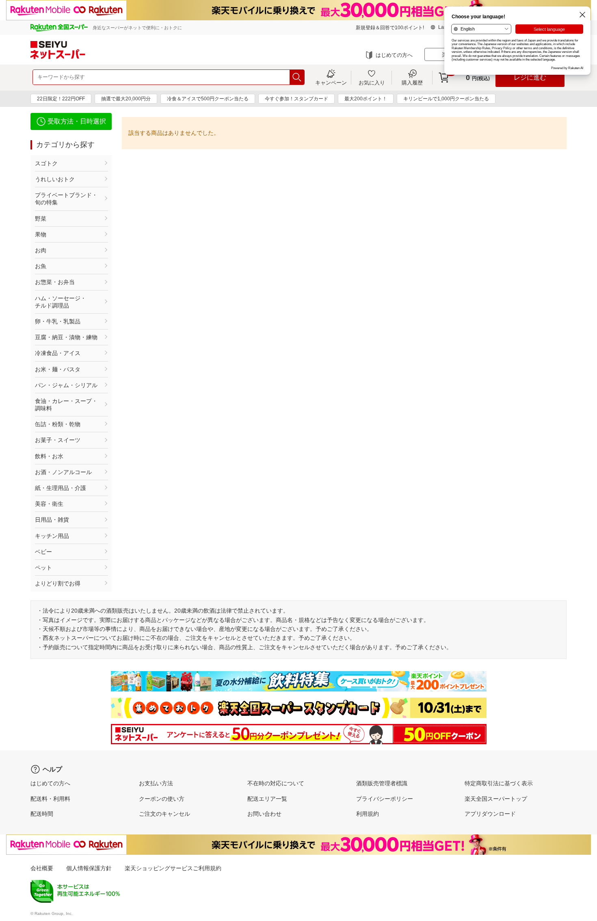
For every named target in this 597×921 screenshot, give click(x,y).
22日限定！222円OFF (61, 99)
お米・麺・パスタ (57, 369)
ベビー (43, 551)
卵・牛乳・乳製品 (57, 321)
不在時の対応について (275, 783)
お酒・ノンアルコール (63, 472)
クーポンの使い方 (161, 798)
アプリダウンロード (490, 813)
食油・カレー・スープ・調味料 (66, 405)
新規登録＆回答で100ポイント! (390, 27)
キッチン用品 (52, 536)
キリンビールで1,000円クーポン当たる (446, 99)
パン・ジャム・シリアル (66, 385)
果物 (40, 234)
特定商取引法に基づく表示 (499, 783)
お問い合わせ (264, 813)
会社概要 (41, 868)
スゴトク (46, 163)
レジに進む (530, 77)
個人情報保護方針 (89, 868)
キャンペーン (331, 82)
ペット (43, 567)
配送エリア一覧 (267, 798)
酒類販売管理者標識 (381, 783)
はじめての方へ (394, 55)
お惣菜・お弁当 (55, 282)
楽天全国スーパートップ (496, 798)
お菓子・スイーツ (57, 440)
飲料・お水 (49, 456)
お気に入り (372, 82)
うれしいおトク (55, 179)
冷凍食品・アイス (57, 353)
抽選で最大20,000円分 (126, 99)
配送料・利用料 (50, 798)
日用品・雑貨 (52, 519)
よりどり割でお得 (57, 583)
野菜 (40, 218)
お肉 (40, 250)
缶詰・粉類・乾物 (57, 424)
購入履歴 (412, 82)
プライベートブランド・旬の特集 (66, 199)
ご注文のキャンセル (164, 813)
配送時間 (41, 813)
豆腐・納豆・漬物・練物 (66, 337)
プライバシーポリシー (384, 798)
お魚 (40, 266)
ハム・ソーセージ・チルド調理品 (60, 302)
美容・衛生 (49, 504)
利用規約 (367, 813)
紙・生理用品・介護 (60, 488)
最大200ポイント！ (365, 99)
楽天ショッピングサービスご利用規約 (173, 868)
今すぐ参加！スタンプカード (296, 99)
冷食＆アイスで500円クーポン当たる (208, 99)
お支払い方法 (156, 783)
